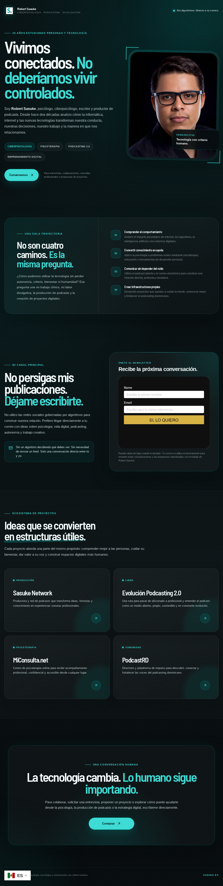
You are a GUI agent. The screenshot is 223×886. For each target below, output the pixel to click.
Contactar (108, 823)
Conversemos (18, 175)
